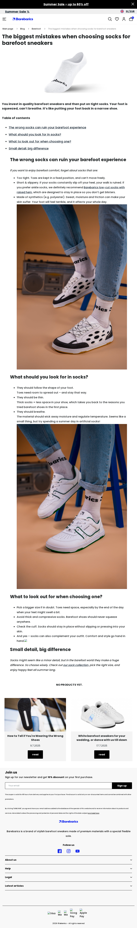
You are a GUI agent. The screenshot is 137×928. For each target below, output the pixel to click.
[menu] (5, 19)
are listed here (93, 813)
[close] (132, 4)
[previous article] (101, 714)
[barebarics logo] (22, 19)
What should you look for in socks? (35, 134)
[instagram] (69, 851)
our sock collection (75, 665)
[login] (123, 19)
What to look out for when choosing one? (40, 141)
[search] (109, 19)
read (102, 754)
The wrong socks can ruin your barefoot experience (47, 127)
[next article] (35, 714)
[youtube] (78, 851)
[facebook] (60, 851)
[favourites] (116, 19)
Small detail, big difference (29, 148)
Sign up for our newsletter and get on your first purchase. (49, 777)
